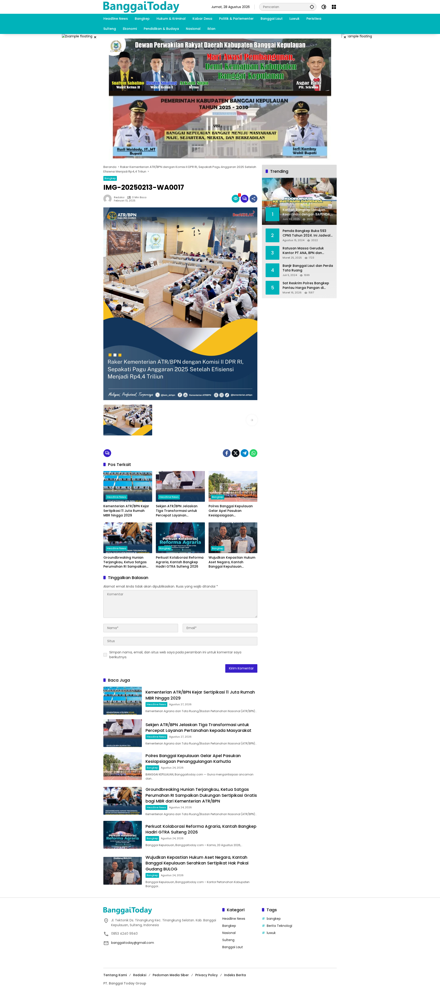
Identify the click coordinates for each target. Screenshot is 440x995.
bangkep (274, 918)
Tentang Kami (115, 975)
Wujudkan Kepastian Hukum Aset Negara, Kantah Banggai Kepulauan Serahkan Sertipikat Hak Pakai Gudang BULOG (232, 562)
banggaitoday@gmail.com (132, 942)
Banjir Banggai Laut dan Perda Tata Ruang (308, 268)
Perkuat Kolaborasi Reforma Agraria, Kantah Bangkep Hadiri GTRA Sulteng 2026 (180, 562)
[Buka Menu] (334, 7)
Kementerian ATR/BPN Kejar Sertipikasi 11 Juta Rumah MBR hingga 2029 (126, 510)
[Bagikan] (253, 199)
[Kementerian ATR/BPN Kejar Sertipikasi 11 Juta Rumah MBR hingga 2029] (127, 486)
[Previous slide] (108, 420)
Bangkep (110, 178)
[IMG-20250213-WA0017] (127, 420)
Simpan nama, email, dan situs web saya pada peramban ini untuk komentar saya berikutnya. (175, 654)
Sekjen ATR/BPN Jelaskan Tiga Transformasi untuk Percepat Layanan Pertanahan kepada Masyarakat (177, 511)
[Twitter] (235, 453)
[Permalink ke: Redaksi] (108, 199)
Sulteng (228, 940)
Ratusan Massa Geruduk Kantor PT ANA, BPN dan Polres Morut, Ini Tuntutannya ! (307, 250)
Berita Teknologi (279, 925)
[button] (311, 7)
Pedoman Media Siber (171, 975)
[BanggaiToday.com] (141, 6)
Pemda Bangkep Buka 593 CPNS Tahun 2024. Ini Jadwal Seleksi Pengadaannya (306, 233)
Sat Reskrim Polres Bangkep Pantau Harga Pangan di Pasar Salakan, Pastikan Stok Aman (307, 285)
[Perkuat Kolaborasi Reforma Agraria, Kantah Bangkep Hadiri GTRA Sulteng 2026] (180, 537)
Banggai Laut (232, 947)
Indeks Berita (235, 975)
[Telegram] (244, 453)
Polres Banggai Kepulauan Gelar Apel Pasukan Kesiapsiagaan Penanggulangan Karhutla (231, 511)
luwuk (271, 933)
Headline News (116, 497)
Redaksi (119, 197)
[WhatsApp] (253, 453)
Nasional (229, 933)
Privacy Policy (206, 975)
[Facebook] (227, 453)
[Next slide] (251, 420)
